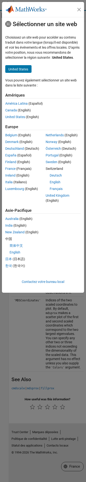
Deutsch (56, 175)
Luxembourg (14, 189)
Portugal (52, 155)
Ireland (10, 175)
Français (56, 189)
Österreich (53, 148)
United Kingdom (57, 195)
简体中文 (16, 245)
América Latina (16, 103)
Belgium (11, 135)
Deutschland (14, 148)
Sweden (51, 162)
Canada (11, 110)
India (9, 225)
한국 (8, 266)
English (55, 182)
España (10, 155)
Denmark (12, 142)
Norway (51, 142)
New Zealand (15, 232)
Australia (12, 219)
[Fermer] (79, 9)
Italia (9, 182)
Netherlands (55, 135)
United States (15, 117)
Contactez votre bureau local (43, 282)
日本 (8, 259)
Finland (10, 162)
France (10, 169)
